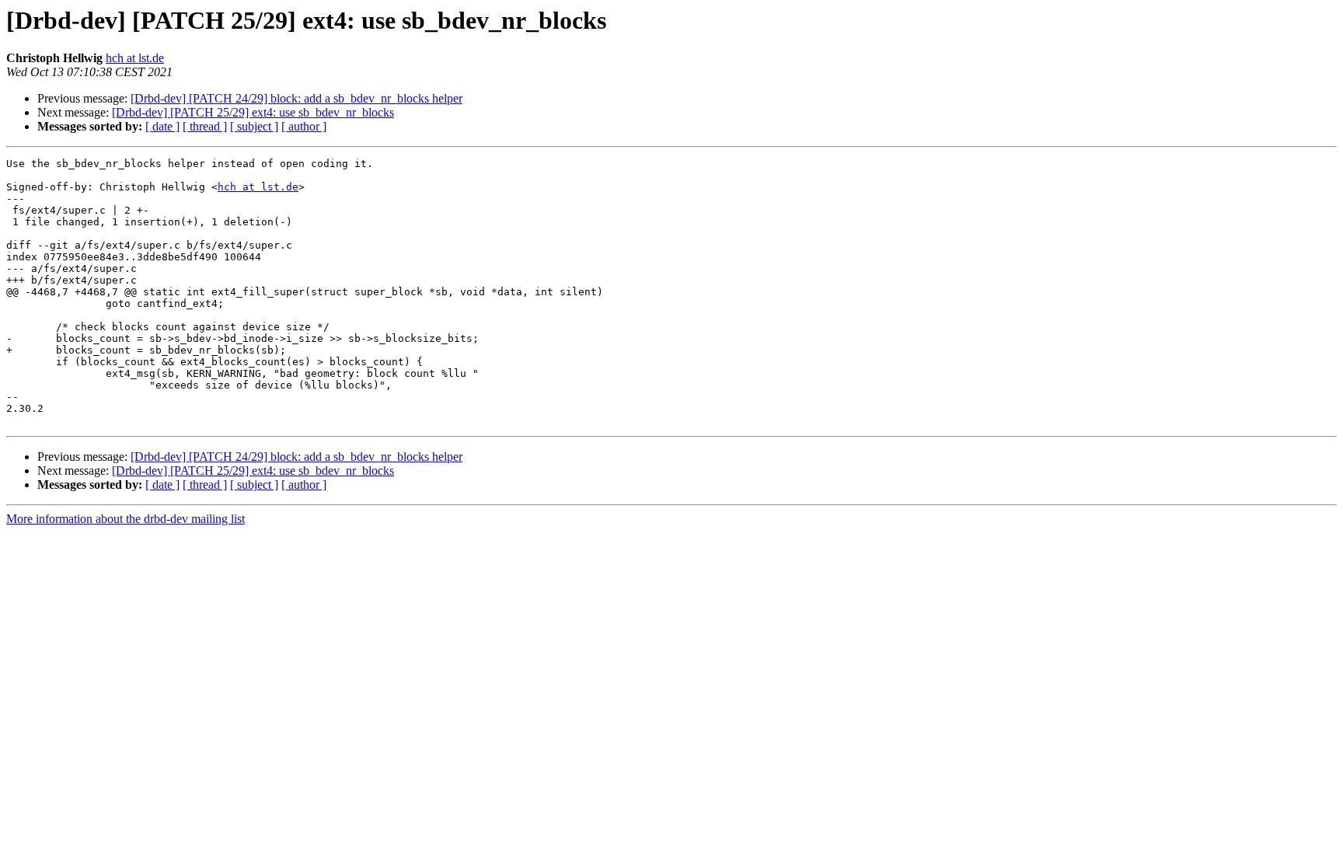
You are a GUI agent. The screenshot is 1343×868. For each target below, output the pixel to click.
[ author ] (303, 126)
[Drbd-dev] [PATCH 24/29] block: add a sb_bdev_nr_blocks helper (296, 98)
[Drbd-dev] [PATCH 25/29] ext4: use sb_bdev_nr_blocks (253, 112)
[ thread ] (205, 126)
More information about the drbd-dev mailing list (125, 518)
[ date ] (162, 126)
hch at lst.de (135, 57)
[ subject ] (254, 126)
